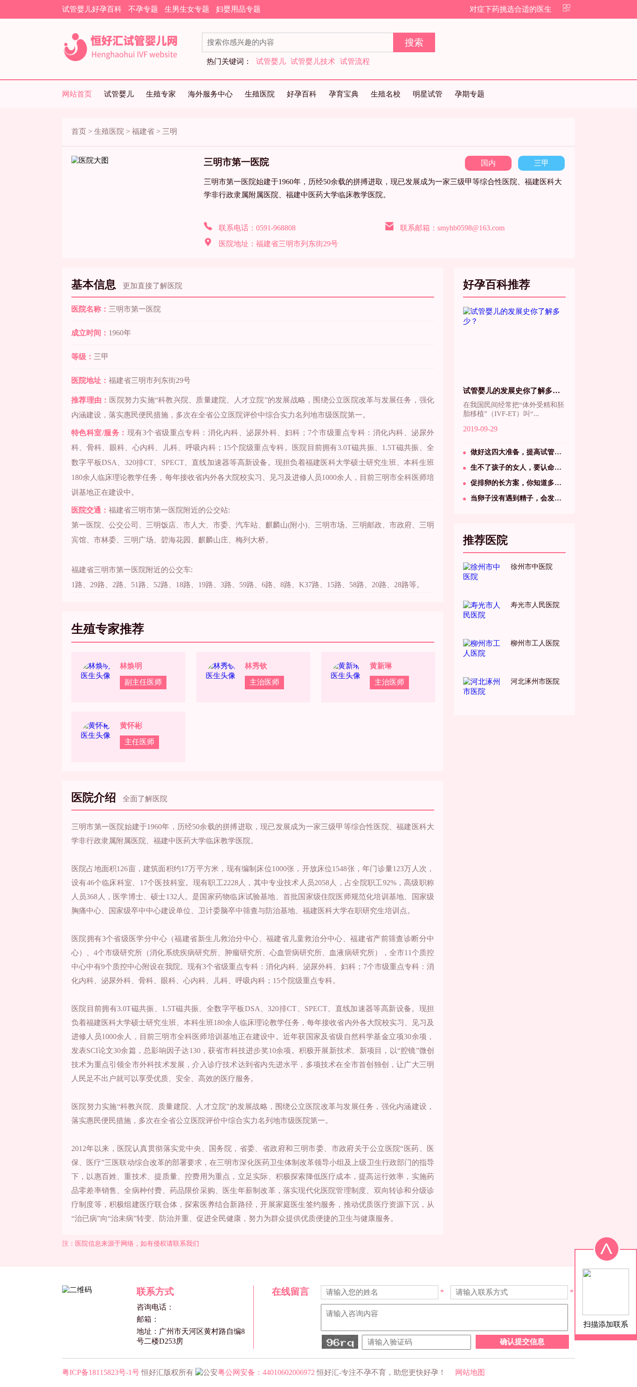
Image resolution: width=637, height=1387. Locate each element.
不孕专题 (143, 9)
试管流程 (355, 61)
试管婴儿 (271, 61)
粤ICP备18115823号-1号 (100, 1372)
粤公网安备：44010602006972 (266, 1372)
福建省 (143, 131)
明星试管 (428, 94)
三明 (169, 131)
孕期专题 (470, 94)
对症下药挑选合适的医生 (511, 9)
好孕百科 (302, 94)
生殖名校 (386, 94)
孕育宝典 (344, 94)
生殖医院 (260, 94)
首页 (78, 131)
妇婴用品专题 (238, 9)
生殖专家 (161, 94)
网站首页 (77, 94)
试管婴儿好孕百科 (92, 9)
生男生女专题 (187, 9)
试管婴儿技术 (313, 61)
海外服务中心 (210, 94)
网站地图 (470, 1372)
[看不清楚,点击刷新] (340, 1342)
